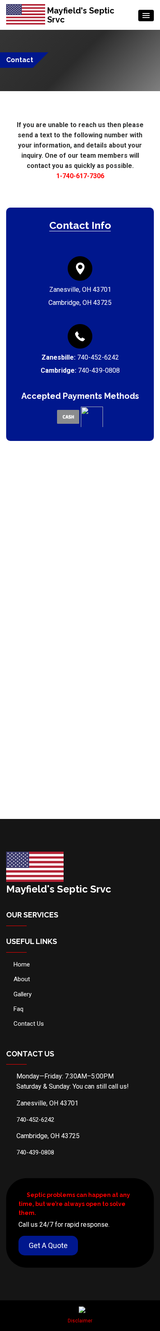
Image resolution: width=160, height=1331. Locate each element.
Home (22, 964)
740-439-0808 (99, 370)
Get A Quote (48, 1245)
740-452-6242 (98, 357)
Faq (18, 1009)
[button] (146, 15)
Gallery (23, 994)
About (22, 979)
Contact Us (29, 1023)
